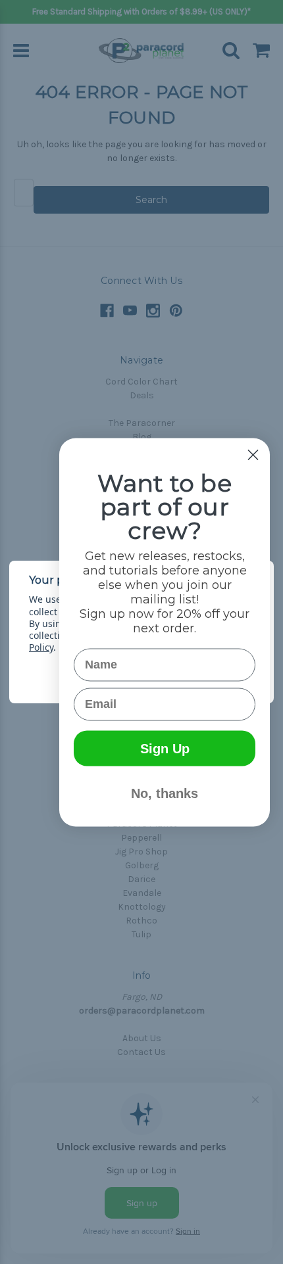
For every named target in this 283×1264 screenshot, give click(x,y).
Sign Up (165, 748)
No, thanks (164, 792)
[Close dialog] (253, 454)
